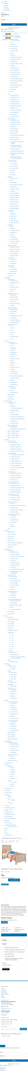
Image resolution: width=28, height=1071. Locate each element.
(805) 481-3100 (17, 838)
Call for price (14, 880)
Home (5, 1)
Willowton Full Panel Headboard (19, 930)
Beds (18, 841)
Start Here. (11, 29)
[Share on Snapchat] (7, 899)
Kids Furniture (12, 841)
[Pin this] (4, 894)
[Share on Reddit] (7, 901)
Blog (2, 996)
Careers (6, 5)
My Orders (2, 1070)
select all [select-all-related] (4, 922)
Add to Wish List (5, 884)
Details (4, 940)
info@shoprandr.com (6, 1008)
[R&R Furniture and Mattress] (8, 36)
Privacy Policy (4, 993)
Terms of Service (5, 994)
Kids (6, 841)
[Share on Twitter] (4, 889)
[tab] (14, 940)
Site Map (3, 997)
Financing (6, 8)
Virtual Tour (7, 10)
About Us (6, 3)
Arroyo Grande (4, 1004)
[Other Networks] (4, 896)
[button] (10, 866)
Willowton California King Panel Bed (6, 930)
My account (3, 1067)
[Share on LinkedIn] (4, 891)
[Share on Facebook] (4, 887)
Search (15, 33)
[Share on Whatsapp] (7, 897)
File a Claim (4, 990)
